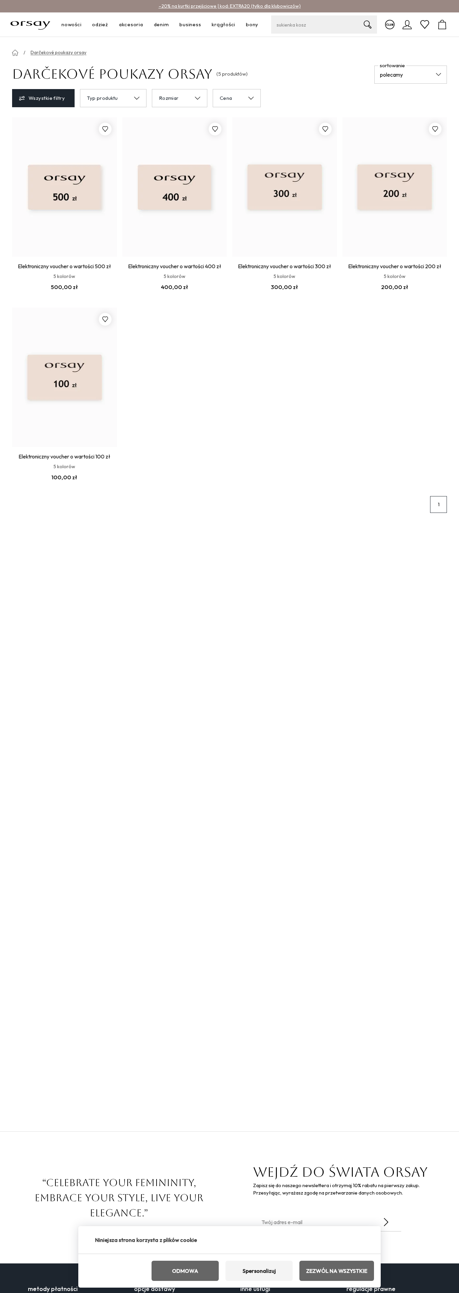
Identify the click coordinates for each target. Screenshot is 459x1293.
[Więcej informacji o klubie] (389, 24)
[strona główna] (15, 53)
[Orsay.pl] (30, 24)
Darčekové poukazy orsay (58, 52)
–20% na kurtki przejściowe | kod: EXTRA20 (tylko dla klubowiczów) (230, 6)
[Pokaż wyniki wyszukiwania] (368, 25)
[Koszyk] (442, 24)
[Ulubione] (424, 24)
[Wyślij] (386, 1222)
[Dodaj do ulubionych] (105, 129)
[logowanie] (407, 24)
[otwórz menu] (83, 25)
